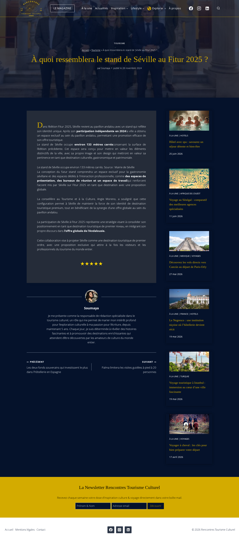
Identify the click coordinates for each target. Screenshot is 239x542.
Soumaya (105, 68)
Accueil (85, 50)
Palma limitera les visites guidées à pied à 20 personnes (129, 367)
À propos (175, 8)
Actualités (101, 8)
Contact (41, 529)
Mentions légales (25, 529)
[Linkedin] (207, 8)
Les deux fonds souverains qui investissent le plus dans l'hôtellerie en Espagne (57, 367)
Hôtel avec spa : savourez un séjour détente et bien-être (186, 144)
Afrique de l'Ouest (190, 193)
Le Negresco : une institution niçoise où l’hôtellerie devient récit (186, 325)
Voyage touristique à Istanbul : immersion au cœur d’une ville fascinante (187, 387)
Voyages (196, 255)
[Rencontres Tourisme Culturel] (31, 8)
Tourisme (119, 43)
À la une (87, 8)
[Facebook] (191, 8)
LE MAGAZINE (62, 8)
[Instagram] (199, 8)
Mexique (185, 255)
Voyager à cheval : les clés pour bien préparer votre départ (188, 447)
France (184, 313)
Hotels (184, 135)
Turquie (184, 376)
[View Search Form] (218, 8)
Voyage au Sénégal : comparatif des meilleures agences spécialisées (188, 204)
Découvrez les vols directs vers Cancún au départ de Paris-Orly (187, 264)
